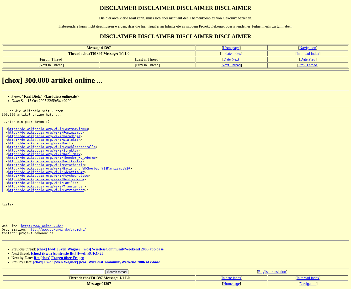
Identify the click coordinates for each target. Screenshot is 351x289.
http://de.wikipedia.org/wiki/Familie (42, 183)
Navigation (307, 48)
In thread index (308, 53)
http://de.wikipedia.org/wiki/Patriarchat (46, 190)
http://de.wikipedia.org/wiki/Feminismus (45, 132)
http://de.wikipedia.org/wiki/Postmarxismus (48, 129)
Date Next (231, 59)
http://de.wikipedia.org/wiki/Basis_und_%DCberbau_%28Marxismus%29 (69, 168)
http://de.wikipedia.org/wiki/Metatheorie (46, 165)
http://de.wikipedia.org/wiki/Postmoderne (46, 179)
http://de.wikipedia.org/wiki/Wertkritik (45, 161)
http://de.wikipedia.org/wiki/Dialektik (44, 140)
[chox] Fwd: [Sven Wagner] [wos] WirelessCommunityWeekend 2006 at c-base (100, 249)
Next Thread (231, 65)
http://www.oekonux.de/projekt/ (57, 229)
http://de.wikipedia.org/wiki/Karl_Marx (44, 154)
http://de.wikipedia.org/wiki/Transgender (46, 186)
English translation (272, 272)
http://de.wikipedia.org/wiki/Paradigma (44, 136)
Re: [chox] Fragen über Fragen (59, 258)
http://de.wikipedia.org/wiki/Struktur (43, 150)
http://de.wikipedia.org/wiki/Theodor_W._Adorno (52, 157)
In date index (231, 53)
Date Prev (307, 59)
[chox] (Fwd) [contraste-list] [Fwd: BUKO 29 (67, 253)
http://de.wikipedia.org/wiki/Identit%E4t (46, 172)
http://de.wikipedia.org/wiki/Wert (39, 143)
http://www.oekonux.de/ (42, 226)
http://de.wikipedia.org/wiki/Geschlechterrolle (52, 147)
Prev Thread (307, 65)
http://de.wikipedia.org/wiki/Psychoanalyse (48, 175)
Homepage (231, 48)
